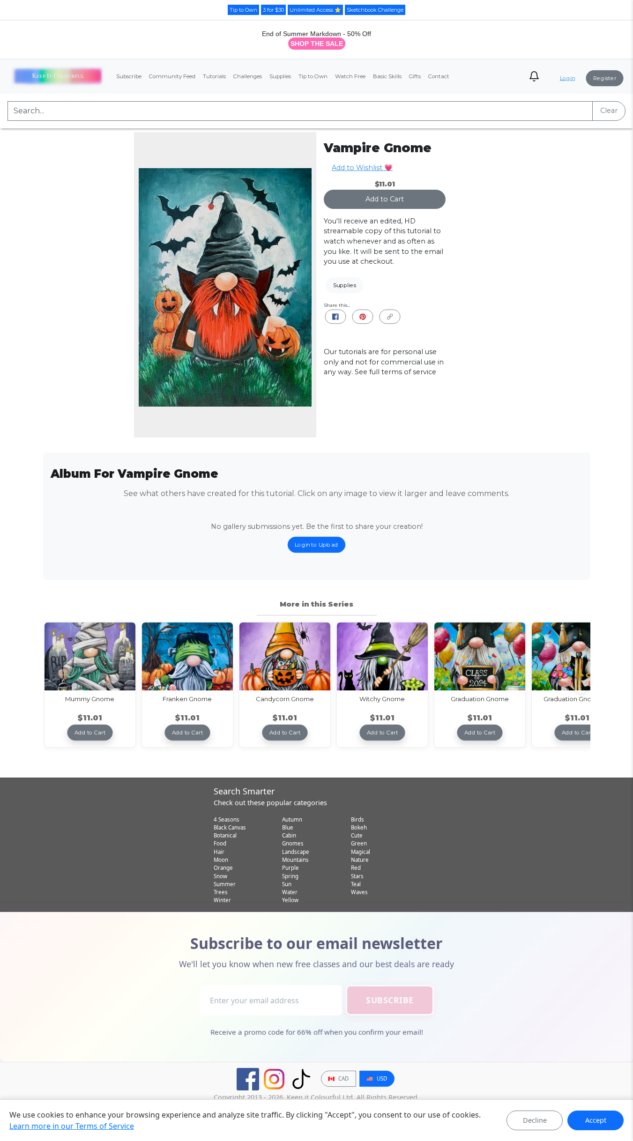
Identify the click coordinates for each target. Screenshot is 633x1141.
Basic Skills (387, 76)
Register (605, 78)
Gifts (415, 76)
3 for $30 (273, 10)
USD (376, 1078)
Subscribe (128, 76)
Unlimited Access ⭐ (315, 10)
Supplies (280, 76)
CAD (338, 1078)
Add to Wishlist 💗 (362, 167)
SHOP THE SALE (316, 43)
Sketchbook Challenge (375, 10)
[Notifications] (534, 76)
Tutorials (214, 76)
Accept (595, 1120)
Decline (535, 1120)
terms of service (408, 372)
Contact (438, 76)
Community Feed (172, 76)
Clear (609, 110)
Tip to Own (243, 10)
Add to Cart (384, 199)
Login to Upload (316, 544)
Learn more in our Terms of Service (71, 1126)
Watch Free (350, 76)
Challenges (247, 76)
